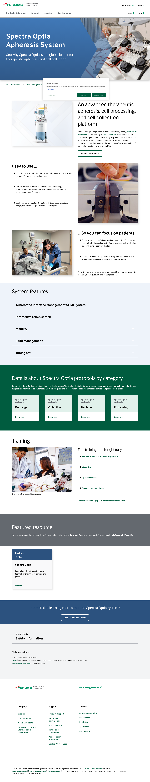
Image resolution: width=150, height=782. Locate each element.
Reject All (83, 95)
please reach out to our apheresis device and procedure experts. (94, 388)
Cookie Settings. (50, 89)
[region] (76, 89)
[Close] (106, 80)
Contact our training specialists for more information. (102, 500)
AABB (14, 660)
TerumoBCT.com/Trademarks (92, 769)
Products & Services (16, 13)
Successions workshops (93, 488)
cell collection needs (119, 386)
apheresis (102, 386)
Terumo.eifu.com (77, 535)
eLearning (86, 467)
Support (35, 13)
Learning (48, 13)
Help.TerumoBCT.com (120, 535)
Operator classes (89, 477)
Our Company (64, 13)
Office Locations (54, 771)
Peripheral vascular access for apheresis (100, 456)
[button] (75, 304)
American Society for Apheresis (21, 663)
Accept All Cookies (99, 95)
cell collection (110, 134)
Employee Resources (19, 771)
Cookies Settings (52, 95)
